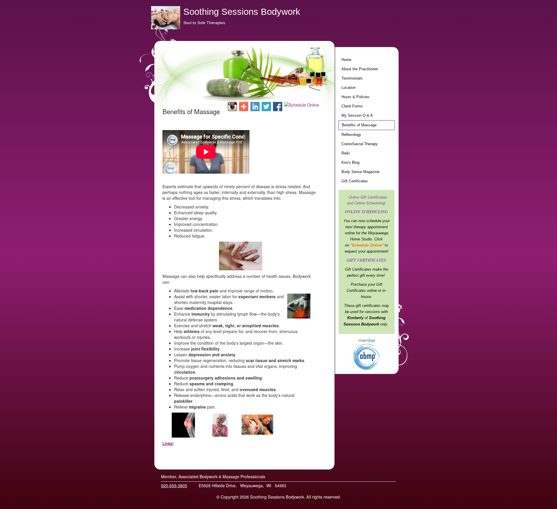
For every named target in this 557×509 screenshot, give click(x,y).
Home (346, 60)
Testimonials (352, 78)
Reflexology (351, 135)
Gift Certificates (354, 181)
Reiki (345, 153)
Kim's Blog (350, 163)
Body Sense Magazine (360, 172)
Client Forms (352, 106)
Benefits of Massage (359, 125)
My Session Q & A (357, 116)
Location (348, 88)
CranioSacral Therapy (359, 144)
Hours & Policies (355, 97)
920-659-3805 (174, 485)
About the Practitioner (359, 69)
